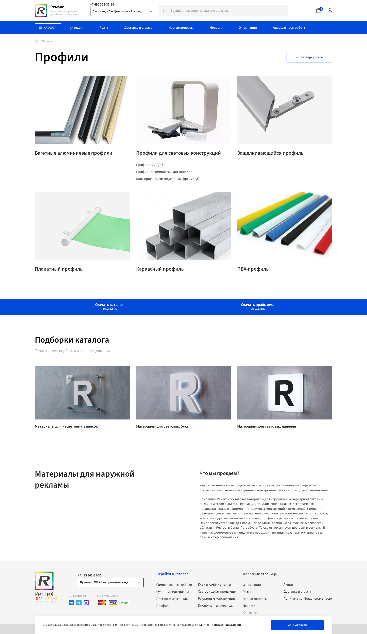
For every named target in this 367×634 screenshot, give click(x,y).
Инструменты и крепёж (215, 605)
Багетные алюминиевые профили (73, 153)
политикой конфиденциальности (219, 625)
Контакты (250, 612)
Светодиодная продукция (217, 591)
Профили (163, 605)
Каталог (47, 41)
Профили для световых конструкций (178, 153)
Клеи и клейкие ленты (214, 584)
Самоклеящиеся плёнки (174, 584)
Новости (249, 605)
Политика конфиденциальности (308, 598)
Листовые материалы (172, 598)
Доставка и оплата (297, 591)
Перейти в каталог (172, 574)
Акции (288, 584)
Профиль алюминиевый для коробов (164, 171)
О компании (252, 584)
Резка (247, 591)
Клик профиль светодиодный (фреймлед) (167, 179)
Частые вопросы (255, 598)
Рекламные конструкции (216, 598)
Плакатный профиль (59, 269)
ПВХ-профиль (253, 269)
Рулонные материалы (172, 591)
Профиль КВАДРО (149, 164)
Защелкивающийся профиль (270, 153)
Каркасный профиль (160, 269)
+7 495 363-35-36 (102, 4)
